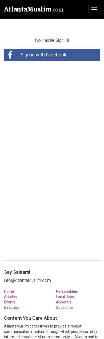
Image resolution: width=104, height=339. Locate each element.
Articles (10, 297)
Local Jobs (65, 297)
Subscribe (64, 307)
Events (9, 302)
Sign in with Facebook (43, 54)
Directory (11, 307)
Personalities (67, 291)
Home (9, 291)
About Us (63, 302)
